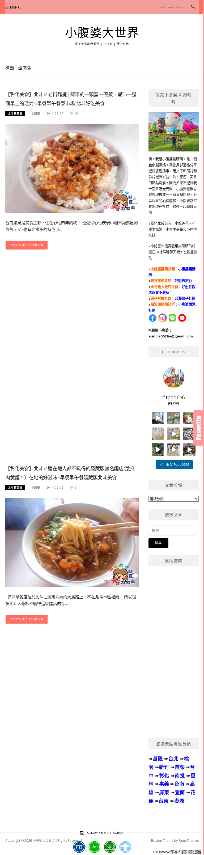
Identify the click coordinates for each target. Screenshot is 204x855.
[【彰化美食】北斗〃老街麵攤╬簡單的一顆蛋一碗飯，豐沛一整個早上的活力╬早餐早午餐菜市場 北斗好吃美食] (72, 168)
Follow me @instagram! (105, 833)
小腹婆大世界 (102, 33)
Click (198, 428)
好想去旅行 (183, 280)
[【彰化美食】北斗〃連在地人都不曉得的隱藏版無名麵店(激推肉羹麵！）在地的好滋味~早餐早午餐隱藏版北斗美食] (72, 542)
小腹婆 (35, 113)
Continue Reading (27, 245)
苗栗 (180, 767)
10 (76, 113)
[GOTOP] (125, 847)
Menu (15, 7)
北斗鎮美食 (15, 113)
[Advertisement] (72, 366)
